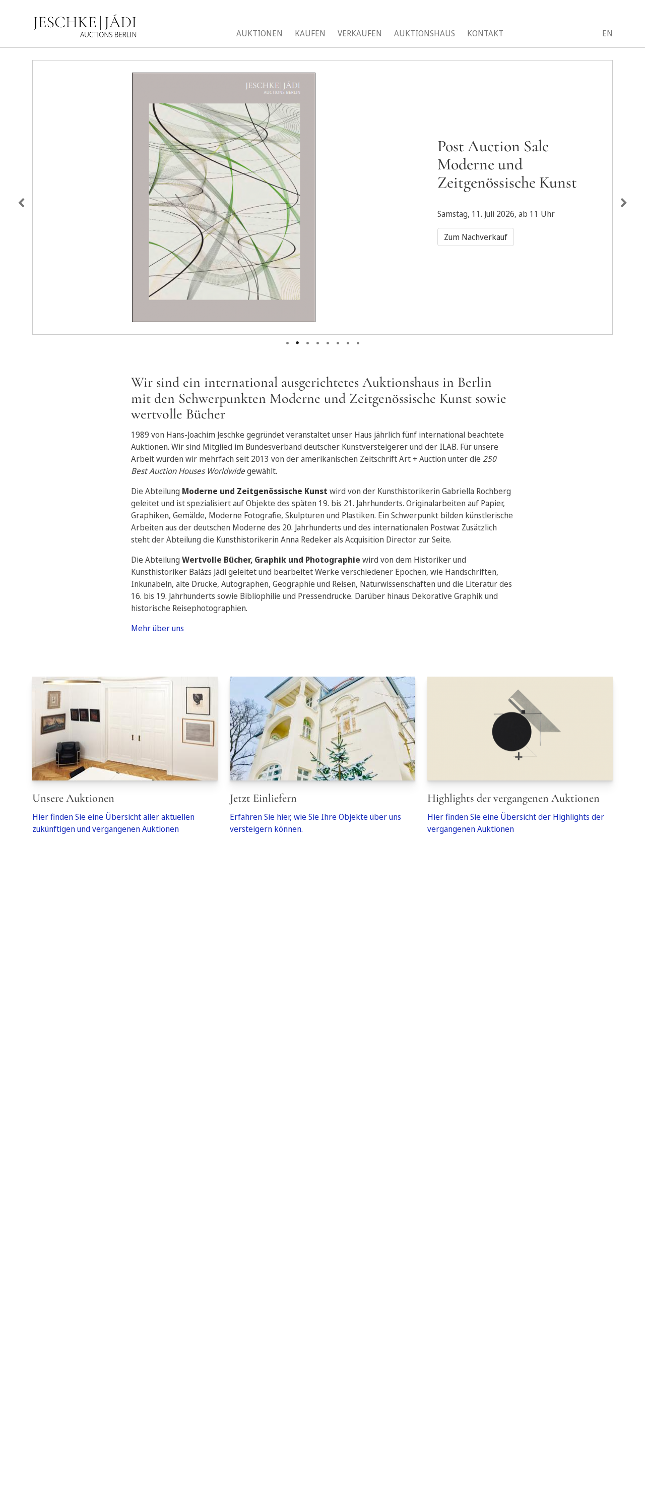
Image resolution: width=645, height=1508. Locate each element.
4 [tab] (317, 340)
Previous (21, 203)
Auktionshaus (424, 33)
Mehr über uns (157, 628)
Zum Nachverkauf (475, 237)
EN (607, 33)
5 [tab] (327, 340)
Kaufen (310, 33)
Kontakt (485, 33)
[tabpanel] (322, 191)
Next (623, 203)
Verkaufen (360, 33)
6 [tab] (338, 340)
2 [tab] (297, 340)
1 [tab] (287, 340)
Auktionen (259, 33)
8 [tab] (358, 340)
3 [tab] (307, 340)
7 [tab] (348, 340)
